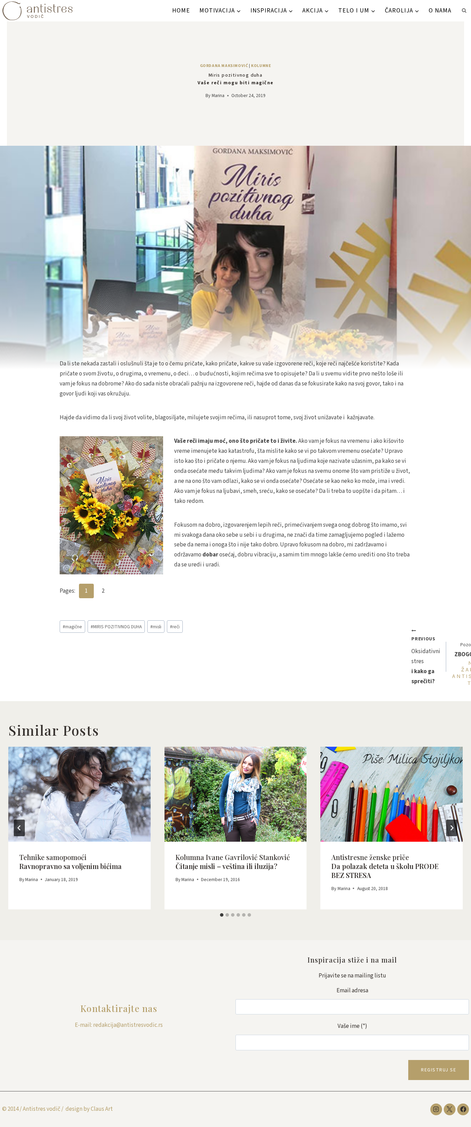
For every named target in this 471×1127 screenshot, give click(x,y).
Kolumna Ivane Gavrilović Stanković (233, 861)
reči (175, 626)
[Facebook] (463, 1109)
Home (181, 10)
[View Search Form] (464, 11)
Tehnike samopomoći (70, 861)
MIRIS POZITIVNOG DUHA (116, 626)
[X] (449, 1109)
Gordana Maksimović (224, 66)
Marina (218, 95)
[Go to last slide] (19, 828)
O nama (440, 10)
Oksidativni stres (425, 661)
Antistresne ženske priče (385, 866)
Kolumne (261, 66)
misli (155, 626)
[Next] (451, 828)
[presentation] (79, 794)
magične (72, 626)
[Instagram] (436, 1109)
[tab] (221, 915)
